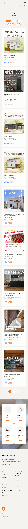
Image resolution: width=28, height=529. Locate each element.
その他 (18, 23)
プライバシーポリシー (6, 514)
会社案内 (17, 487)
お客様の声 (4, 499)
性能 (18, 475)
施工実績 (4, 487)
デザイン (19, 473)
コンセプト (4, 484)
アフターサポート (21, 477)
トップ (3, 471)
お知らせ (4, 478)
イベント (4, 474)
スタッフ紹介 (18, 490)
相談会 (19, 21)
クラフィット (18, 483)
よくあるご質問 (18, 480)
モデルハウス (11, 23)
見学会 (14, 21)
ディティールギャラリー (7, 491)
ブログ (3, 481)
